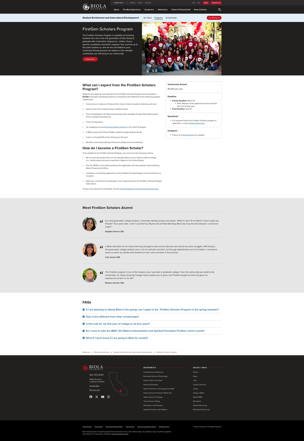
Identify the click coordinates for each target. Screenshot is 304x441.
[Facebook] (90, 397)
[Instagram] (108, 397)
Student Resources (200, 405)
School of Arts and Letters (153, 380)
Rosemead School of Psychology (155, 376)
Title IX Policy (130, 427)
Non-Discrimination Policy (114, 427)
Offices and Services (101, 352)
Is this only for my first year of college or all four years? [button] (118, 323)
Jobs (195, 380)
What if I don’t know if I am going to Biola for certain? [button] (117, 338)
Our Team (147, 18)
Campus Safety (198, 393)
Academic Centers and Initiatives (155, 410)
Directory (148, 3)
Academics (149, 9)
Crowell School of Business (153, 372)
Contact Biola (94, 386)
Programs (158, 18)
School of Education (150, 385)
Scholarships (171, 18)
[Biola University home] (96, 7)
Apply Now (90, 59)
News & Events (200, 9)
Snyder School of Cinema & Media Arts (157, 393)
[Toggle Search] (219, 9)
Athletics (132, 3)
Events (195, 372)
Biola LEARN (197, 397)
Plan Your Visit (94, 390)
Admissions (163, 9)
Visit (193, 3)
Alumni (140, 3)
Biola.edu (86, 352)
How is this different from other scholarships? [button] (112, 316)
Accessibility (99, 427)
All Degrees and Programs (153, 405)
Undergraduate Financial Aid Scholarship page (139, 189)
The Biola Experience (132, 9)
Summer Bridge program (116, 127)
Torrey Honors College (151, 401)
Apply (206, 3)
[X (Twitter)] (96, 397)
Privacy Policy (87, 427)
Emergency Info (164, 427)
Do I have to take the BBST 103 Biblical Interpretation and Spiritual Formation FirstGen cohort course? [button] (145, 330)
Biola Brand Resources (201, 410)
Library (195, 389)
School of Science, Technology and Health (158, 389)
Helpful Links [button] (118, 3)
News (195, 376)
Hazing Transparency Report (146, 427)
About (116, 9)
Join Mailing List (214, 18)
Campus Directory (199, 385)
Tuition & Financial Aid (180, 9)
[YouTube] (102, 397)
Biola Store (197, 401)
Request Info (216, 3)
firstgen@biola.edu (196, 123)
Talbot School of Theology (153, 397)
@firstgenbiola (189, 135)
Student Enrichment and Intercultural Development (111, 17)
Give (198, 3)
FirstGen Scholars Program (166, 352)
